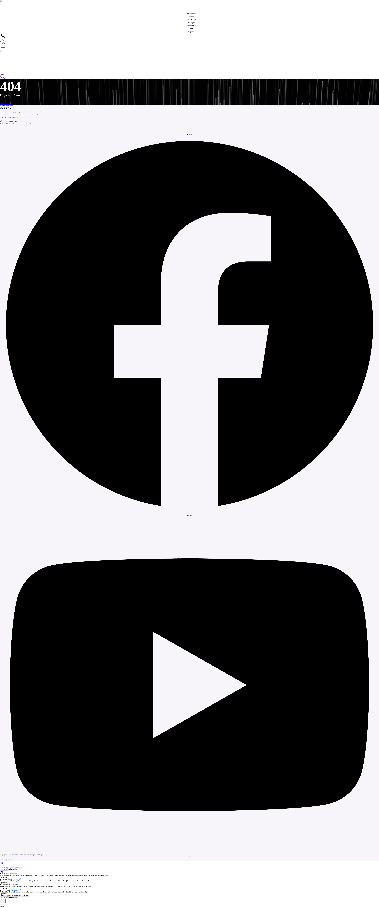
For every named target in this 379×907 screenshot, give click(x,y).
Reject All (11, 868)
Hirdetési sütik (6, 890)
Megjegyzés (17, 879)
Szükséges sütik (7, 873)
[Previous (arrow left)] (1, 906)
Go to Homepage (5, 104)
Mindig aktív (16, 873)
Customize (4, 868)
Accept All (19, 868)
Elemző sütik (6, 884)
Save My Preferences (14, 895)
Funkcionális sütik (7, 879)
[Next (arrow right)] (3, 906)
